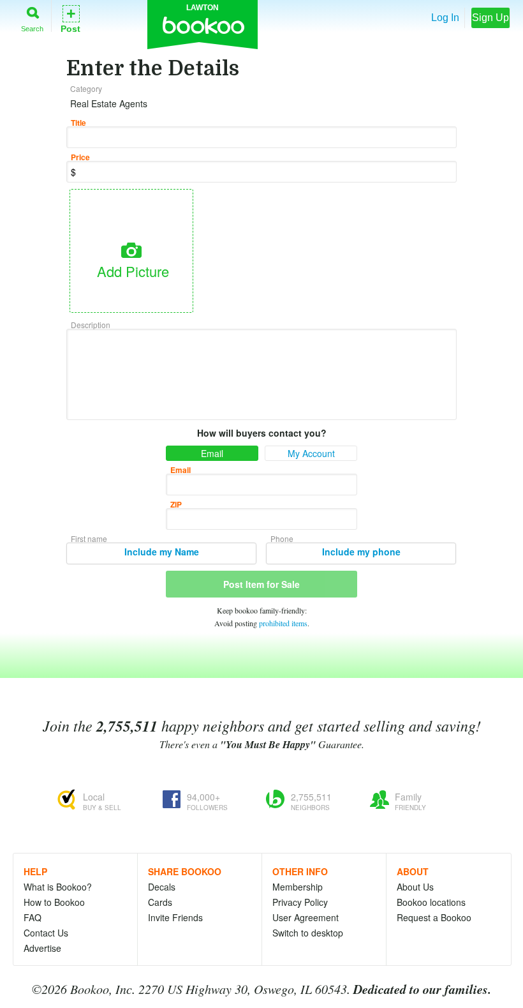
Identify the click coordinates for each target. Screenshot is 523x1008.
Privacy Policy (300, 902)
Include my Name (161, 551)
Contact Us (46, 932)
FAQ (32, 917)
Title (78, 122)
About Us (415, 886)
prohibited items (283, 623)
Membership (297, 886)
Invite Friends (175, 917)
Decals (161, 886)
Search (32, 28)
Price (80, 157)
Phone (281, 538)
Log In (445, 17)
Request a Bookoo (434, 917)
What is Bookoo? (58, 886)
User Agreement (305, 917)
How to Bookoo (54, 902)
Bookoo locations (431, 902)
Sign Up (490, 17)
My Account (311, 453)
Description (90, 324)
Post (70, 18)
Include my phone (361, 551)
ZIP (176, 504)
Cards (160, 902)
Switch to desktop (307, 932)
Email (212, 453)
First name (89, 538)
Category (86, 88)
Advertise (42, 948)
